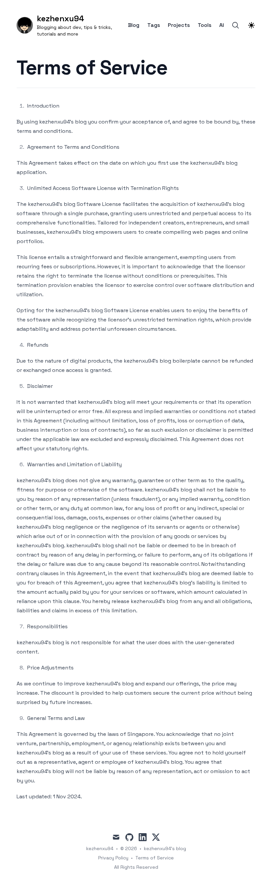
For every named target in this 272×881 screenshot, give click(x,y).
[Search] (235, 25)
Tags (153, 25)
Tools (204, 25)
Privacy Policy (113, 858)
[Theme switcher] (251, 25)
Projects (179, 25)
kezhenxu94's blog (165, 848)
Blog (133, 25)
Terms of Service (154, 858)
